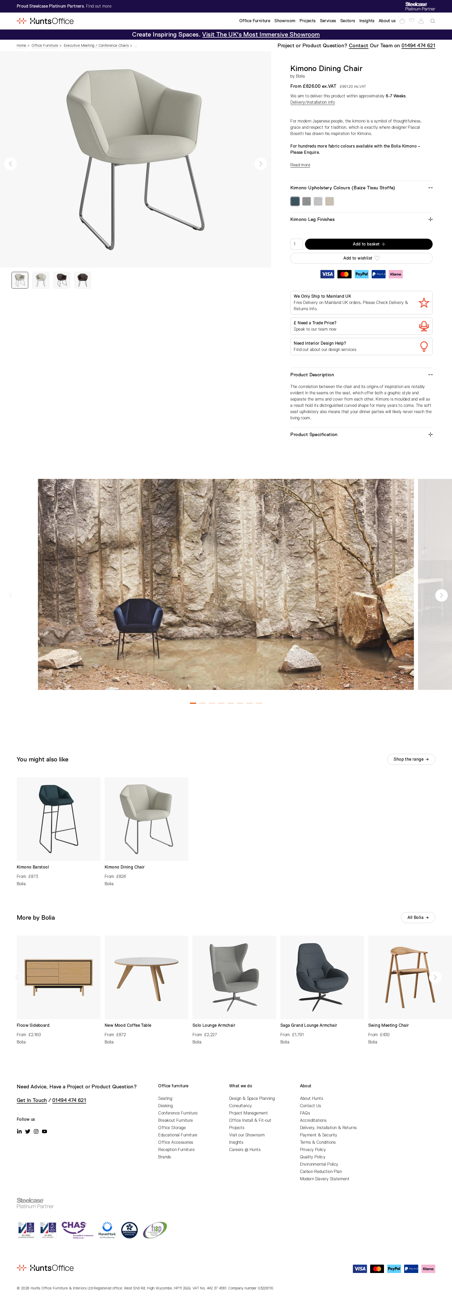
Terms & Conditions (318, 1142)
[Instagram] (36, 1131)
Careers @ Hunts (245, 1149)
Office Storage (172, 1127)
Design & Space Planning (252, 1098)
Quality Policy (313, 1157)
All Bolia (415, 917)
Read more (300, 165)
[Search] (432, 21)
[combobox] (432, 21)
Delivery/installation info (312, 102)
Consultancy (240, 1106)
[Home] (45, 21)
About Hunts (311, 1098)
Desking (165, 1106)
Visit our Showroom (247, 1135)
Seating (165, 1098)
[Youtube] (44, 1131)
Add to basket (366, 244)
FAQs (305, 1113)
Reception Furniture (176, 1149)
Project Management (248, 1113)
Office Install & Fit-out (250, 1120)
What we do (240, 1086)
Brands (164, 1157)
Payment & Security (318, 1135)
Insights (236, 1142)
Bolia (300, 76)
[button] (10, 163)
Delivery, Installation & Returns (328, 1127)
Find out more (98, 6)
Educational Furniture (177, 1135)
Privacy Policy (313, 1149)
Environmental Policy (319, 1164)
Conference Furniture (177, 1113)
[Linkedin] (19, 1131)
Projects (236, 1127)
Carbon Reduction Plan (321, 1171)
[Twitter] (27, 1131)
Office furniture (173, 1086)
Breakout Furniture (175, 1120)
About (306, 1086)
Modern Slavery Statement (325, 1179)
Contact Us (310, 1106)
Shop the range (408, 759)
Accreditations (313, 1120)
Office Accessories (175, 1142)
